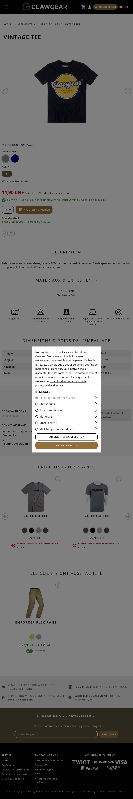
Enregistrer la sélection (66, 437)
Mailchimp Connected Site (56, 429)
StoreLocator (48, 423)
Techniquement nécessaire (57, 398)
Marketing (46, 417)
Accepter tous (66, 445)
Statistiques (47, 404)
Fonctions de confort (53, 410)
